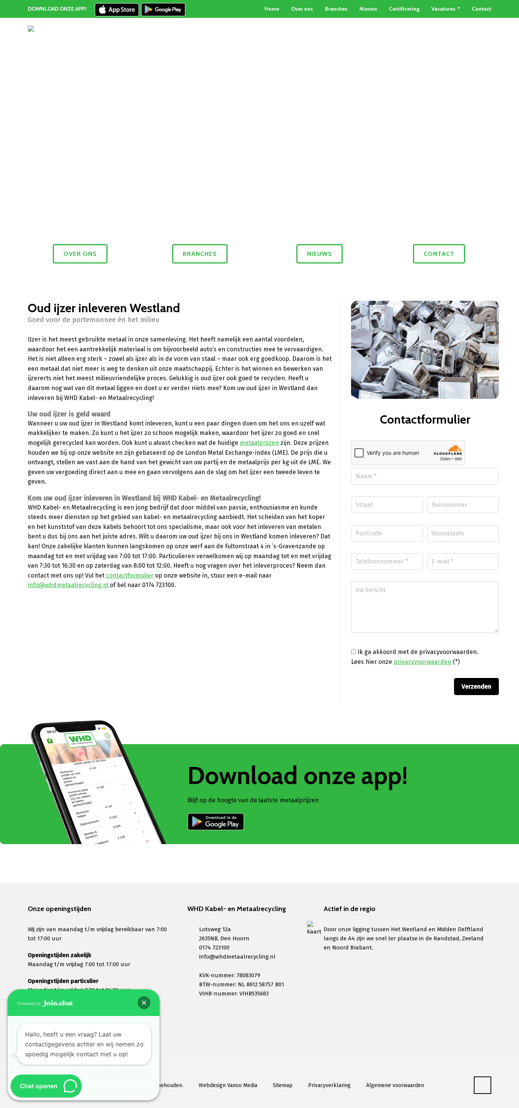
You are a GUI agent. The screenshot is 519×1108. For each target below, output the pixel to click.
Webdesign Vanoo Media (228, 1085)
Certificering (404, 8)
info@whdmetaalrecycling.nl (69, 585)
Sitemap (283, 1085)
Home (271, 8)
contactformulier (129, 575)
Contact (481, 8)
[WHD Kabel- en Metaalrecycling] (47, 44)
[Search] (486, 44)
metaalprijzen (259, 442)
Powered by (29, 1003)
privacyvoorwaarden (422, 661)
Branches (336, 8)
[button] (144, 1002)
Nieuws (368, 8)
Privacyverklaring (329, 1085)
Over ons (302, 8)
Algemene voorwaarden (395, 1085)
